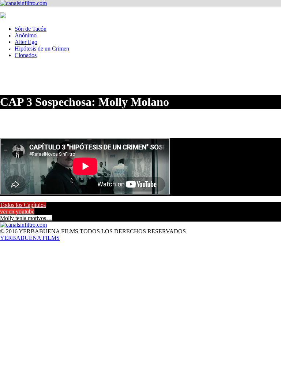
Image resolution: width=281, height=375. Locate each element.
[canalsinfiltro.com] (23, 3)
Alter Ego (26, 42)
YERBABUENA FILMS (30, 238)
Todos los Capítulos (23, 205)
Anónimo (26, 35)
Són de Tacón (30, 29)
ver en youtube (17, 211)
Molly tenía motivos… (26, 218)
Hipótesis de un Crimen (42, 48)
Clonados (26, 55)
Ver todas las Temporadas (12, 36)
